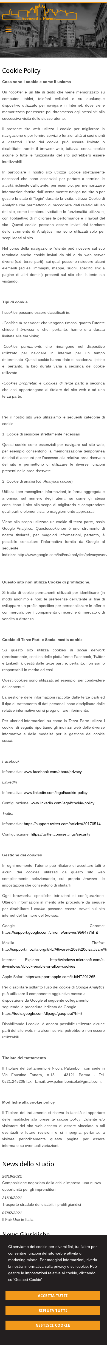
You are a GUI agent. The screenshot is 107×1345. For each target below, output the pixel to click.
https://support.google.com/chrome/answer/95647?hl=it (50, 932)
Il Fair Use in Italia (17, 1219)
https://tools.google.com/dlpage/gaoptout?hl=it (42, 1013)
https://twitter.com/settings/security (60, 834)
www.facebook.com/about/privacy (53, 772)
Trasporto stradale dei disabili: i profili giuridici (41, 1204)
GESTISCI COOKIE (53, 1325)
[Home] (40, 19)
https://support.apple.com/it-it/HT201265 (60, 976)
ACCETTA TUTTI (53, 1295)
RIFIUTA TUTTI (53, 1310)
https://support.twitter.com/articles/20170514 (62, 824)
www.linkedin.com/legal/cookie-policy (56, 792)
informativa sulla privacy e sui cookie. (56, 1266)
